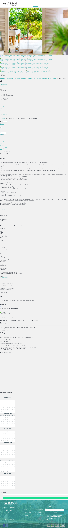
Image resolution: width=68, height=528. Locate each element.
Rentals (35, 4)
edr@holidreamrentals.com (12, 515)
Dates (1, 121)
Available (5, 496)
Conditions (5, 114)
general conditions (55, 516)
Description (3, 90)
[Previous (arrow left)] (0, 89)
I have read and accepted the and (54, 516)
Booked (4, 492)
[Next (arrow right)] (1, 89)
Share (2, 86)
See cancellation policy (6, 339)
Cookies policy (38, 511)
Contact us (62, 4)
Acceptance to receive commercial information (53, 519)
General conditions (39, 509)
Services (56, 4)
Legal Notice (38, 512)
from (1, 119)
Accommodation (6, 113)
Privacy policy (38, 514)
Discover (50, 4)
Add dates (2, 124)
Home (30, 4)
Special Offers (42, 4)
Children (1, 131)
